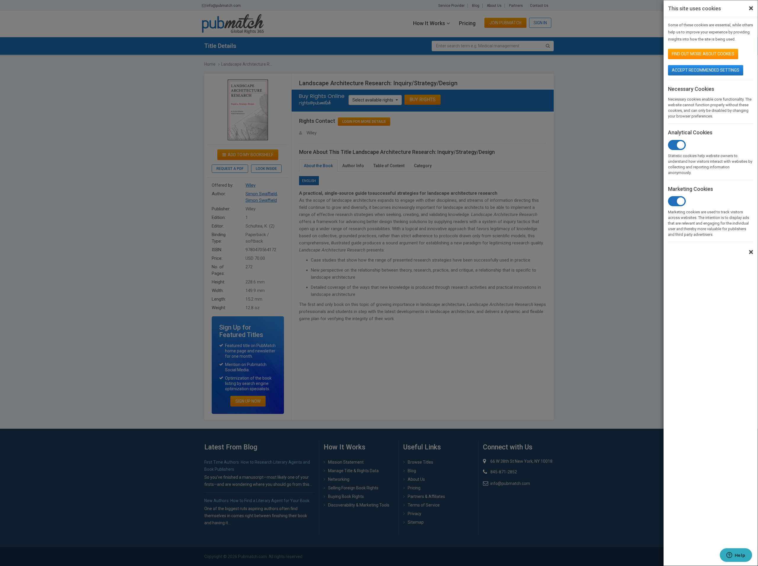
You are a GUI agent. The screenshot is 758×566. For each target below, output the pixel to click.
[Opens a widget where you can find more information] (736, 555)
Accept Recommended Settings (705, 70)
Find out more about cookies (703, 53)
